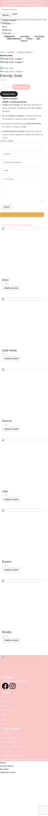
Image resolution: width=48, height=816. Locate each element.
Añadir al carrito (21, 87)
